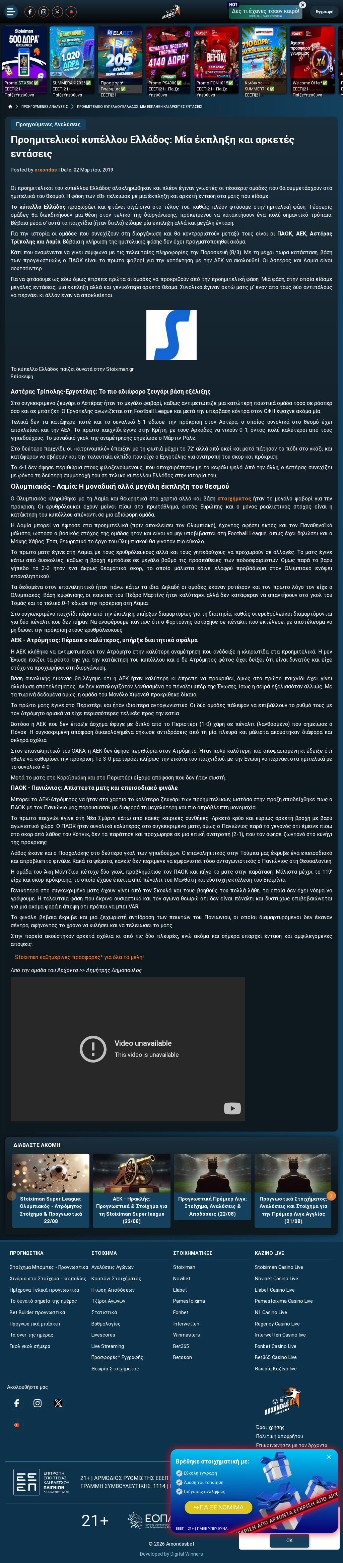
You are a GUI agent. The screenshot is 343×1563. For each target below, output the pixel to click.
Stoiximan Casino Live (279, 1267)
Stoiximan (184, 1267)
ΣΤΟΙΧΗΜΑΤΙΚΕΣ (192, 1253)
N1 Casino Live (271, 1312)
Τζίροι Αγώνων (108, 1301)
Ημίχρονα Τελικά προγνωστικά (44, 1290)
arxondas (46, 170)
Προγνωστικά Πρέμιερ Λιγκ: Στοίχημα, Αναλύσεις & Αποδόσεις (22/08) (212, 1206)
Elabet (180, 1290)
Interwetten (186, 1324)
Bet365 (181, 1346)
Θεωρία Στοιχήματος (115, 1369)
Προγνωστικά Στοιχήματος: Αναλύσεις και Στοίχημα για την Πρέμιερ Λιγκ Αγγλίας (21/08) (293, 1210)
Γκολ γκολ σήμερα (30, 1346)
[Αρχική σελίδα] (10, 107)
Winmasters (186, 1335)
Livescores (103, 1335)
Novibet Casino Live (276, 1279)
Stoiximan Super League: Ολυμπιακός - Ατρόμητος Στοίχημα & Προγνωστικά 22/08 (51, 1210)
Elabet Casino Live (275, 1290)
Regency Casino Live (277, 1324)
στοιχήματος (234, 498)
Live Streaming (107, 1346)
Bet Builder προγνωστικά (37, 1312)
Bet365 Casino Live (276, 1357)
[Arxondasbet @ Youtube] (71, 11)
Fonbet (181, 1312)
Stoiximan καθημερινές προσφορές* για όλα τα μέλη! (79, 957)
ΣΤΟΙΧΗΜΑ (104, 1253)
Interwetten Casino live (280, 1335)
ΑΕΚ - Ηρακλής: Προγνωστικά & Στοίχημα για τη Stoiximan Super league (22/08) (131, 1210)
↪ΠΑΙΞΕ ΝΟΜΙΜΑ (218, 1507)
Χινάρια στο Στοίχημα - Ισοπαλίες (48, 1279)
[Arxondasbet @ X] (57, 11)
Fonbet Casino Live (275, 1346)
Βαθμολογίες (106, 1324)
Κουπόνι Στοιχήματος (116, 1279)
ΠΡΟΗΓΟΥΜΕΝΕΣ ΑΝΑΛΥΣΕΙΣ (44, 107)
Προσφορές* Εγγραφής (117, 1357)
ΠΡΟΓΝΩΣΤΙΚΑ (27, 1253)
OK (289, 1541)
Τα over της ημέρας (31, 1335)
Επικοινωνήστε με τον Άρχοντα (291, 1445)
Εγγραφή (324, 11)
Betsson (182, 1357)
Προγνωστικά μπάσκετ (35, 1324)
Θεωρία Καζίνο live (276, 1369)
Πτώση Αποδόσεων (113, 1290)
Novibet (181, 1279)
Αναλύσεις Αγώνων (112, 1267)
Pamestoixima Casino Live (284, 1301)
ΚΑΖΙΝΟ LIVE (269, 1253)
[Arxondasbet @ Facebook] (30, 11)
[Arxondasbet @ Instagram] (43, 11)
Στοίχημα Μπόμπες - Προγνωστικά (49, 1267)
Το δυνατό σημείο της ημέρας (43, 1301)
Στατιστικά (104, 1312)
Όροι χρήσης (270, 1427)
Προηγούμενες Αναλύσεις (48, 124)
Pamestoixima (189, 1301)
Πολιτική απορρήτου (279, 1436)
